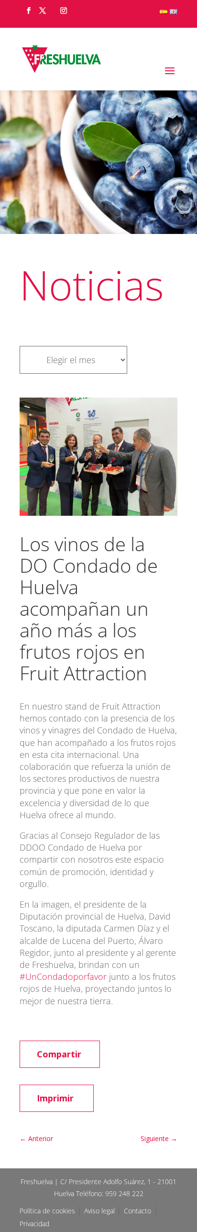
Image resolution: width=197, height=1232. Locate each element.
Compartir (59, 1054)
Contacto (137, 1210)
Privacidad (34, 1223)
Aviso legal (100, 1210)
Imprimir (55, 1098)
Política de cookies (48, 1210)
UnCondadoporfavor (63, 976)
